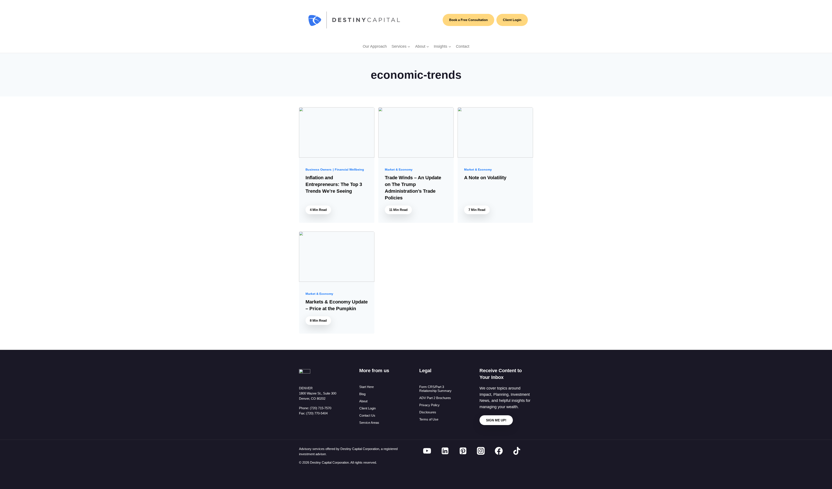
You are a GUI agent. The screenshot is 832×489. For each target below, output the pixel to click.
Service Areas (369, 422)
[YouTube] (427, 451)
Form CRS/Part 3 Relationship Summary (435, 389)
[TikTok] (517, 451)
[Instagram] (481, 451)
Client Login (512, 20)
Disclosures (427, 412)
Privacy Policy (429, 405)
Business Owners (319, 169)
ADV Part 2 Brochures (435, 398)
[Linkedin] (445, 451)
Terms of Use (428, 419)
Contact (462, 46)
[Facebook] (499, 451)
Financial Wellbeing (349, 169)
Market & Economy (399, 169)
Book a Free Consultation (468, 20)
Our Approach (375, 46)
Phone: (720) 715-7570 (315, 408)
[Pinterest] (463, 451)
